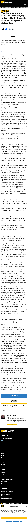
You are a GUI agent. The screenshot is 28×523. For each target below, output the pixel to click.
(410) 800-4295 (4, 497)
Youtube (3, 451)
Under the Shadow (6, 7)
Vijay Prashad (6, 25)
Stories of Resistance (14, 7)
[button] (26, 506)
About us (15, 4)
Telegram (3, 462)
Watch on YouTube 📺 (6, 4)
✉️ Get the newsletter (5, 440)
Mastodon (3, 460)
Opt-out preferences (9, 521)
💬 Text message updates (6, 443)
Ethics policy (3, 483)
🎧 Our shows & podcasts (6, 438)
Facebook (3, 457)
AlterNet (13, 36)
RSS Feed (3, 464)
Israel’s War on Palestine (23, 7)
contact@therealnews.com (6, 498)
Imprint (21, 521)
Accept (14, 518)
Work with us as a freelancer (7, 479)
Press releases (4, 481)
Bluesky (2, 453)
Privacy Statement (16, 521)
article (8, 410)
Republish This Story (14, 396)
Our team (3, 474)
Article (5, 11)
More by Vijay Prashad (12, 424)
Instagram (3, 455)
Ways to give (4, 477)
